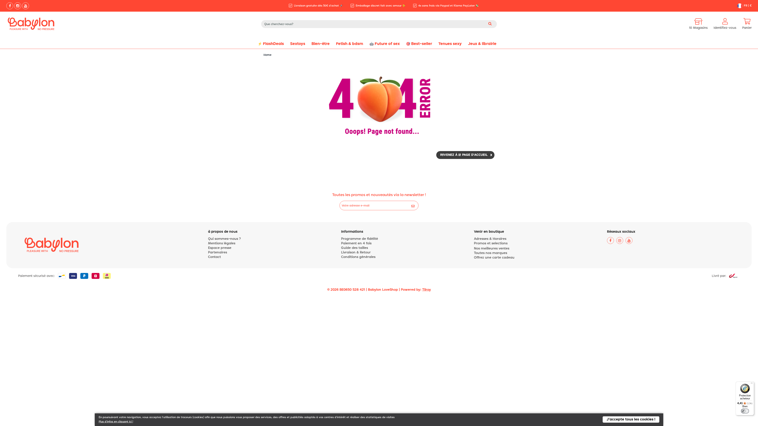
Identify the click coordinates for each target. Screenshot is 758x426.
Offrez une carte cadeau (494, 257)
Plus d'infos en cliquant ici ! (116, 421)
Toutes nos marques (490, 253)
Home (267, 55)
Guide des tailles (354, 248)
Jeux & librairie (482, 44)
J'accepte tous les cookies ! (631, 419)
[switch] (745, 411)
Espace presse (219, 248)
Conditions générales (358, 257)
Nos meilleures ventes (491, 248)
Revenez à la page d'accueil (464, 155)
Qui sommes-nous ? (224, 239)
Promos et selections (491, 243)
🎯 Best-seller (419, 44)
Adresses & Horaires (490, 239)
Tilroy (426, 289)
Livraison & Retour (356, 252)
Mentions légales (221, 243)
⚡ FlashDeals (271, 44)
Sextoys (297, 44)
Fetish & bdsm (349, 44)
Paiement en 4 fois (356, 243)
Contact (214, 257)
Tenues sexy (450, 44)
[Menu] (751, 384)
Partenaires (217, 252)
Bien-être (320, 44)
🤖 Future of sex (385, 44)
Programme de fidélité (359, 239)
